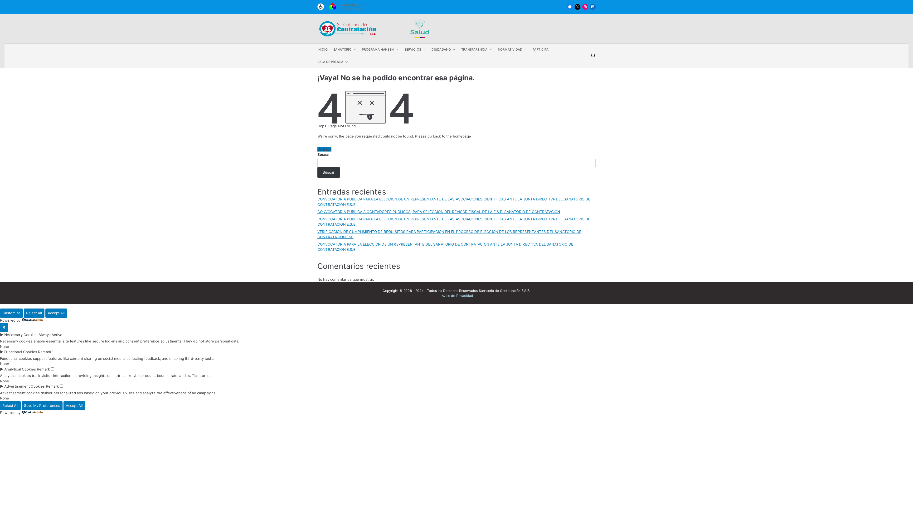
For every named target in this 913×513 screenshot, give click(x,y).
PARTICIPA (541, 49)
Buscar (323, 154)
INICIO (322, 49)
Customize (11, 313)
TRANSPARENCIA (474, 49)
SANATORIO (342, 49)
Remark (44, 352)
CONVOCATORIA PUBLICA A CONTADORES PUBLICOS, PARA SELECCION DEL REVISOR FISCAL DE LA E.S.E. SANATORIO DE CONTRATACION (438, 211)
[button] (353, 49)
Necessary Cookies (21, 334)
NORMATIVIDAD (510, 49)
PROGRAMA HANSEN (378, 49)
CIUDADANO (441, 49)
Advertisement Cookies (24, 386)
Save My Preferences (42, 405)
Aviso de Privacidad (457, 296)
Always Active (50, 334)
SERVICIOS (412, 49)
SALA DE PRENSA (330, 62)
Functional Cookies (20, 352)
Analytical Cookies (20, 369)
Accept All (56, 313)
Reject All (34, 313)
